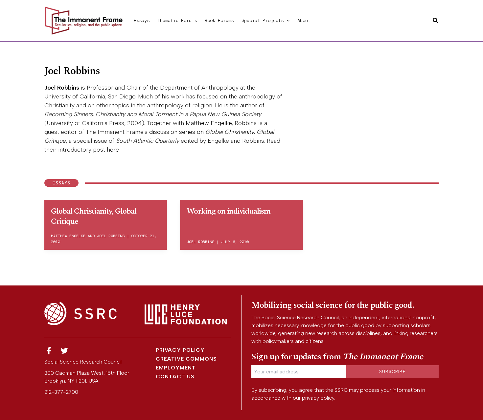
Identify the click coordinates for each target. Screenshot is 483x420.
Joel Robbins (61, 87)
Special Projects (263, 20)
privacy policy (318, 398)
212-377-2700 (61, 392)
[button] (286, 20)
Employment (176, 368)
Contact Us (175, 376)
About (303, 20)
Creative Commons (186, 359)
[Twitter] (64, 351)
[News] (49, 351)
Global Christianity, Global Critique (93, 216)
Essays (142, 20)
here (113, 149)
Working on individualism (228, 211)
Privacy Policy (180, 350)
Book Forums (219, 20)
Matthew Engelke (209, 123)
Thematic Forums (177, 20)
